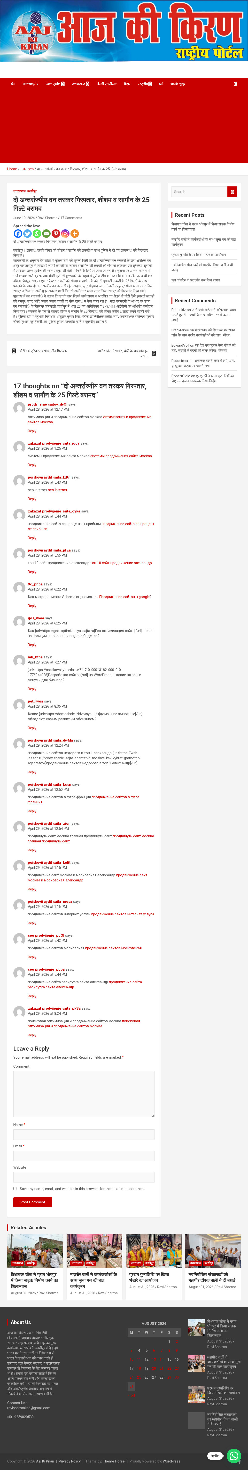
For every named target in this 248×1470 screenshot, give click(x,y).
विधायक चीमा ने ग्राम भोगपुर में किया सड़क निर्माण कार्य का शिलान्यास (34, 1280)
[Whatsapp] (37, 233)
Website (19, 1167)
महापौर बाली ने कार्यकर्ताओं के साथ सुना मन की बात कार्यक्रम (93, 1280)
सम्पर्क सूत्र (177, 84)
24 (131, 1377)
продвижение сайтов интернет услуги (122, 914)
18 (139, 1368)
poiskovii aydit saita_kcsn (49, 784)
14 (161, 1359)
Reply (32, 431)
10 (131, 1359)
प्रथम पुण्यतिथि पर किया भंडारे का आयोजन (198, 255)
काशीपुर (32, 191)
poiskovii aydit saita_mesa (50, 901)
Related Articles (28, 1227)
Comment (21, 1066)
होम (13, 84)
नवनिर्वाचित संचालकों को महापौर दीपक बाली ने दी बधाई (212, 1277)
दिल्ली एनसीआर (107, 84)
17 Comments (71, 218)
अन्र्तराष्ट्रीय (30, 84)
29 (169, 1377)
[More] (74, 233)
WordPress (171, 1461)
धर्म (161, 84)
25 (139, 1377)
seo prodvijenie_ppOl (46, 935)
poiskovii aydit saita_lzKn (49, 477)
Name (19, 1125)
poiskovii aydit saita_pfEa (49, 550)
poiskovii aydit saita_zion (49, 823)
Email (18, 1146)
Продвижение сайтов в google (124, 597)
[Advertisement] (124, 126)
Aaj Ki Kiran (45, 1461)
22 (169, 1368)
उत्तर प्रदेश (53, 84)
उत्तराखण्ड (78, 84)
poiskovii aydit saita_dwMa (50, 740)
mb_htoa (35, 657)
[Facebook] (18, 233)
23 (177, 1368)
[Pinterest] (56, 233)
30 (177, 1377)
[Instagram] (65, 233)
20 (154, 1368)
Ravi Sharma (47, 218)
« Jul (131, 1395)
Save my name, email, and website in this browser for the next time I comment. (83, 1189)
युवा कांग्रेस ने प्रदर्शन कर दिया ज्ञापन (195, 280)
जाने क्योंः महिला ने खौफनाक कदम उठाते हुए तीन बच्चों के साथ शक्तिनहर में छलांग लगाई (203, 315)
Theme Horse (114, 1461)
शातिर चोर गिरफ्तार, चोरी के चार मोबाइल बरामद (123, 353)
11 (139, 1359)
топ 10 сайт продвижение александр (121, 563)
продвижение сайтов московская (113, 948)
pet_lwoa (35, 701)
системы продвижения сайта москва (121, 456)
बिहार (127, 84)
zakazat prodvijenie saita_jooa (53, 443)
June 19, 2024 (24, 218)
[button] (234, 1456)
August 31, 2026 (23, 1293)
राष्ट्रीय (143, 84)
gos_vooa (36, 618)
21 (161, 1368)
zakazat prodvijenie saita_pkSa (54, 1008)
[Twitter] (27, 233)
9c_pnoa (35, 584)
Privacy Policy (70, 1461)
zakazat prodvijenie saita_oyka (54, 511)
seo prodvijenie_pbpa (46, 969)
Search (232, 191)
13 (154, 1359)
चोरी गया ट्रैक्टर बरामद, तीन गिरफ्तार (43, 351)
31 (131, 1386)
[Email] (46, 233)
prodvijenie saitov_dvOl (47, 404)
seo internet (57, 490)
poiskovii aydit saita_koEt (49, 862)
